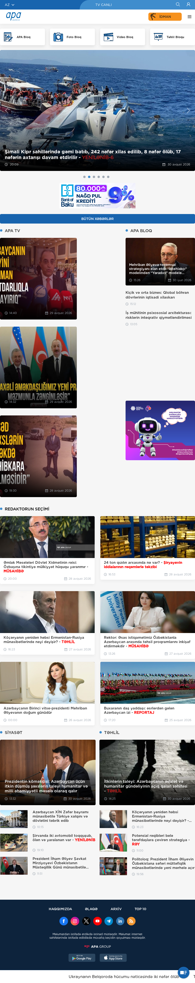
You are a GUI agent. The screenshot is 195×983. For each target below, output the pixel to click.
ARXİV (116, 909)
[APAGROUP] (97, 946)
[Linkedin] (120, 921)
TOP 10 (140, 909)
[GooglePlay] (82, 958)
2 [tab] (89, 177)
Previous (7, 111)
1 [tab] (84, 177)
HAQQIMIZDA (60, 909)
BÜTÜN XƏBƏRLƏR (97, 219)
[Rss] (131, 921)
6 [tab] (108, 177)
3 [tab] (94, 177)
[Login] (188, 4)
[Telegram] (108, 921)
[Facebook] (63, 921)
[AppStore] (113, 958)
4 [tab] (99, 177)
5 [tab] (103, 177)
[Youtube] (97, 921)
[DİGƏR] (188, 16)
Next (188, 111)
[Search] (178, 4)
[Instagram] (75, 921)
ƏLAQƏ (91, 909)
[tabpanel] (97, 110)
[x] (86, 921)
